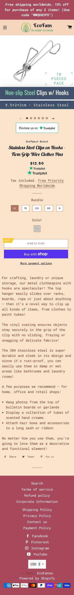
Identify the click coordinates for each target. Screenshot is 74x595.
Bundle (37, 200)
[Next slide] (53, 118)
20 (37, 208)
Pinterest (39, 542)
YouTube (39, 554)
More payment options (36, 263)
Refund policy (37, 495)
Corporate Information (37, 501)
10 (14, 208)
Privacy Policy (37, 515)
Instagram (39, 548)
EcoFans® (45, 573)
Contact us (37, 521)
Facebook (39, 536)
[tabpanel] (37, 72)
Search (37, 483)
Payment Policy (37, 528)
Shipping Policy (37, 509)
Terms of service (37, 489)
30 (49, 208)
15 (25, 208)
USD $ (35, 564)
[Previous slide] (21, 118)
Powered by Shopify (37, 578)
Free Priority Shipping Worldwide (41, 183)
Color (37, 220)
